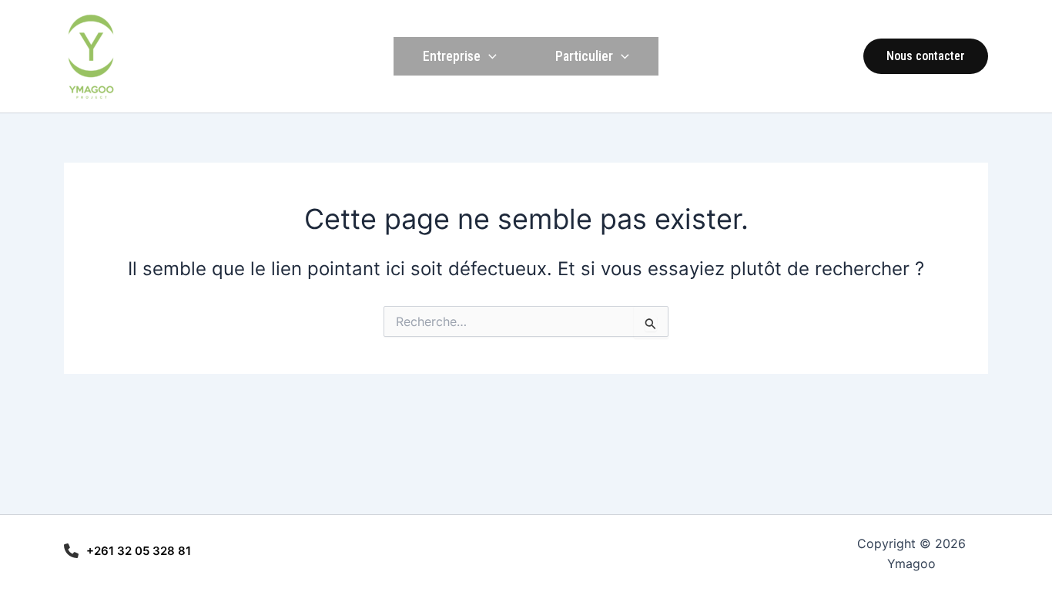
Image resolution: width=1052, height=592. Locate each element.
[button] (925, 56)
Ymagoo (169, 56)
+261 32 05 (119, 550)
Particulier (584, 56)
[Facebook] (841, 57)
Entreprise (452, 56)
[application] (489, 56)
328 (165, 550)
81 (184, 550)
